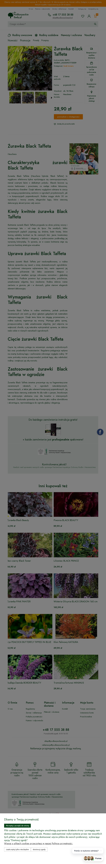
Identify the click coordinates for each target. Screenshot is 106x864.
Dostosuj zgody (39, 849)
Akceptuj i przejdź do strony (17, 825)
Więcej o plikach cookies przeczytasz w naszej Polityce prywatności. (38, 843)
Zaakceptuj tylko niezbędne (17, 849)
